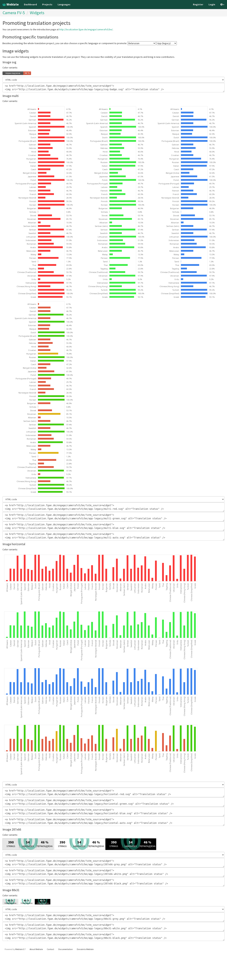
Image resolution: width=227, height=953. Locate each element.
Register (198, 4)
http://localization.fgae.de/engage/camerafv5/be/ (86, 29)
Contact (50, 949)
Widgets (37, 12)
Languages (64, 4)
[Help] (222, 4)
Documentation (65, 949)
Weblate (12, 4)
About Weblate (36, 949)
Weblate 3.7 (20, 949)
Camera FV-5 (14, 12)
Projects (47, 4)
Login (212, 4)
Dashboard (30, 4)
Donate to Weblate (85, 949)
